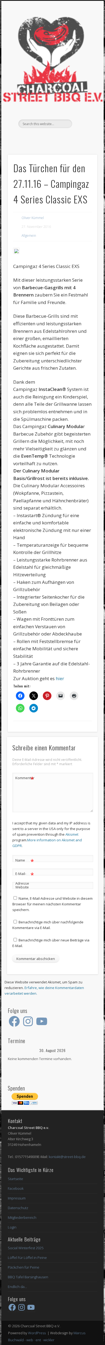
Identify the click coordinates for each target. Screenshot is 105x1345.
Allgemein (29, 235)
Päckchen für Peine (23, 1267)
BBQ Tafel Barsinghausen (28, 1277)
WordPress (37, 1332)
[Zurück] (17, 1051)
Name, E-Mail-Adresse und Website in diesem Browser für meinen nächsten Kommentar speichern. (52, 904)
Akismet (71, 834)
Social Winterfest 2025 (25, 1247)
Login (12, 1227)
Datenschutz (18, 1207)
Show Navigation (84, 48)
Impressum (17, 1198)
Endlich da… (17, 1286)
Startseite (15, 1178)
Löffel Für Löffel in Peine (27, 1257)
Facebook (51, 137)
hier (60, 678)
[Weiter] (88, 1051)
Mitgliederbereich (22, 1217)
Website (22, 887)
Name (24, 861)
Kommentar (24, 779)
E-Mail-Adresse (24, 878)
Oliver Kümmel (33, 218)
